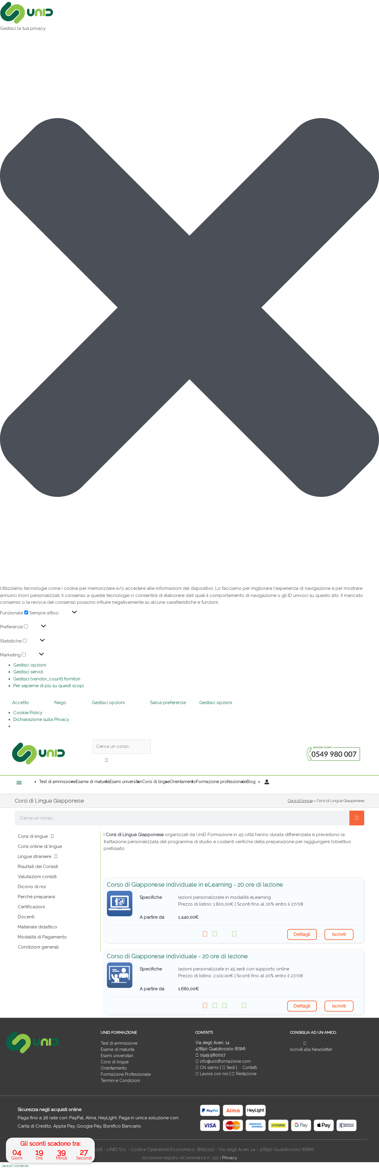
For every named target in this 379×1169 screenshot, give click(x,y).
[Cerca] (356, 818)
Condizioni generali (38, 947)
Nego (60, 702)
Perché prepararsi (36, 896)
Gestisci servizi (28, 671)
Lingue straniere (34, 856)
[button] (189, 308)
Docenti (26, 917)
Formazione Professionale (126, 1074)
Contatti (249, 1067)
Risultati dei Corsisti (38, 866)
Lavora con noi (214, 1073)
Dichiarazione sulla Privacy (41, 719)
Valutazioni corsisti (37, 876)
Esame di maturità (117, 1049)
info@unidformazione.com (225, 1061)
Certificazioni (31, 906)
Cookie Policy (27, 712)
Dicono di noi (32, 886)
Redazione (245, 1073)
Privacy (229, 1157)
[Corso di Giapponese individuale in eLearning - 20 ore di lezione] (119, 903)
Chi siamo (209, 1067)
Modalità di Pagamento (42, 937)
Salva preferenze (168, 702)
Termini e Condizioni (120, 1080)
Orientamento (114, 1068)
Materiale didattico (37, 927)
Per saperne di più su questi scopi (48, 685)
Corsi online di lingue (40, 846)
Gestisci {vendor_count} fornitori (46, 679)
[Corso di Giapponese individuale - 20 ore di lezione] (119, 975)
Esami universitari (117, 1055)
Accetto (20, 702)
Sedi (230, 1067)
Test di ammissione (119, 1043)
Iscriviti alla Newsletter (311, 1049)
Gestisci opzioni (29, 665)
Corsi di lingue (300, 800)
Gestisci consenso (15, 1166)
